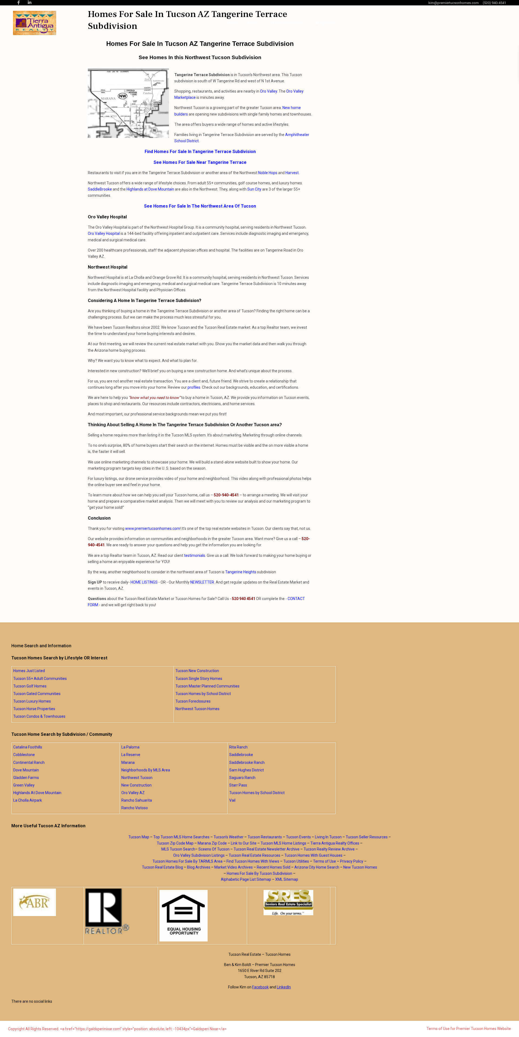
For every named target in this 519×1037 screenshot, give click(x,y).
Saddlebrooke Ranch (247, 762)
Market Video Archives (233, 867)
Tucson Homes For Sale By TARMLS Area (187, 861)
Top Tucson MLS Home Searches (181, 837)
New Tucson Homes (360, 867)
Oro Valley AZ (133, 793)
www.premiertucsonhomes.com (152, 528)
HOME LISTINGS (144, 582)
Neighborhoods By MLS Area (145, 770)
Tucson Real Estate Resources (254, 855)
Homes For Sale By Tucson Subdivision (259, 873)
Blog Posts (325, 23)
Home (232, 23)
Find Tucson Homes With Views (253, 861)
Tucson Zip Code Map (175, 843)
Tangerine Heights (240, 572)
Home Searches (286, 23)
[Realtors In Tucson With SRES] (288, 902)
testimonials (194, 555)
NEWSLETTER (202, 582)
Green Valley (24, 785)
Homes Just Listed (29, 671)
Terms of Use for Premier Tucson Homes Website (469, 1028)
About (252, 23)
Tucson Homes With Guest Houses (313, 855)
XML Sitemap (286, 879)
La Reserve (130, 755)
